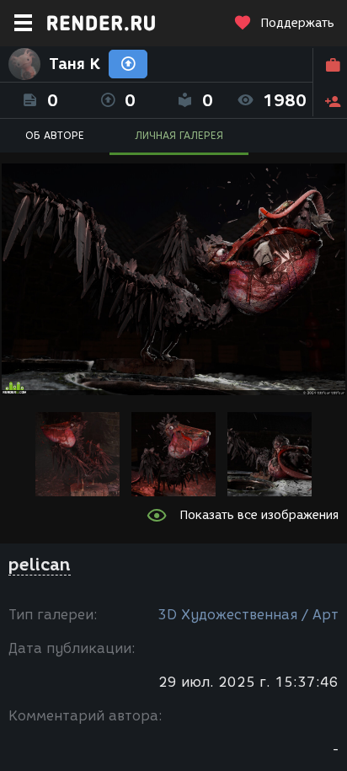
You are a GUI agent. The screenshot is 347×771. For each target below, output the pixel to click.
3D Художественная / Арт (248, 615)
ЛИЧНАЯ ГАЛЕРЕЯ (179, 135)
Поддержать (297, 23)
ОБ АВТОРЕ (54, 135)
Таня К (74, 64)
